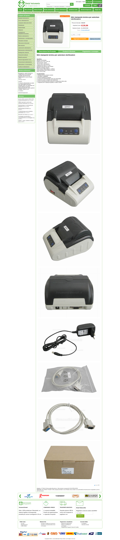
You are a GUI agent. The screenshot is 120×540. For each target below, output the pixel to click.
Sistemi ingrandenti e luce (24, 59)
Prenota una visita (25, 114)
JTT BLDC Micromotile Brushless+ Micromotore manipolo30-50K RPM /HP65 (59, 488)
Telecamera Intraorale (23, 43)
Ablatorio (20, 30)
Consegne (63, 526)
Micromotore (50, 6)
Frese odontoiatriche (23, 20)
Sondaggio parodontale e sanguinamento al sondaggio (26, 117)
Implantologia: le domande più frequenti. (25, 106)
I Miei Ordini (24, 526)
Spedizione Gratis (73, 9)
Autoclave (68, 6)
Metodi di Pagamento (86, 9)
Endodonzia (21, 25)
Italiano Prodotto (38, 9)
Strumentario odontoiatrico (25, 62)
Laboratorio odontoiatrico (59, 6)
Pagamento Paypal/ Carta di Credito (70, 527)
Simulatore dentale (23, 40)
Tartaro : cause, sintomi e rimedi (25, 121)
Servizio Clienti (22, 75)
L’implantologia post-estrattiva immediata (25, 112)
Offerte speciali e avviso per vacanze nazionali (25, 103)
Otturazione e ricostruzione (25, 64)
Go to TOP (97, 485)
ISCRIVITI (80, 516)
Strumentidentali (85, 30)
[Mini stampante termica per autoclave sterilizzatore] (53, 31)
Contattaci (98, 1)
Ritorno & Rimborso (66, 524)
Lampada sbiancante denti (25, 23)
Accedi (90, 1)
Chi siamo (79, 1)
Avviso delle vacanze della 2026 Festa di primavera (26, 99)
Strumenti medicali (23, 55)
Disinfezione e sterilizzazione (26, 12)
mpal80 (20, 77)
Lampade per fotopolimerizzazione (23, 33)
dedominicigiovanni (23, 88)
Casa (20, 9)
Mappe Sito (98, 9)
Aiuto (83, 1)
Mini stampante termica (36, 12)
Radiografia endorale (23, 52)
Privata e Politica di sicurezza (48, 523)
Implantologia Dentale (24, 109)
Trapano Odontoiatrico (61, 9)
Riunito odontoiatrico (49, 9)
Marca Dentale (28, 9)
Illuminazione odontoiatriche (25, 50)
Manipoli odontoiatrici (23, 18)
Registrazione (24, 524)
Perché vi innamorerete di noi (48, 524)
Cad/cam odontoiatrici (23, 66)
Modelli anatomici (22, 57)
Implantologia (21, 27)
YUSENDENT (60, 496)
